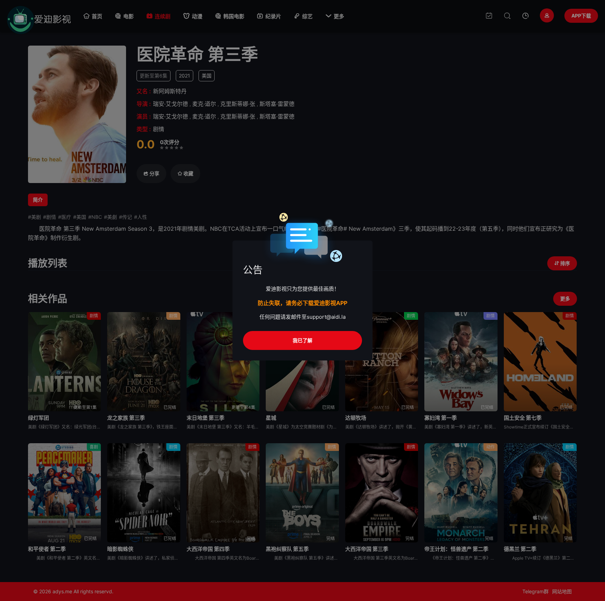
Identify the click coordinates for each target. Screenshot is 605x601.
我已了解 (302, 340)
